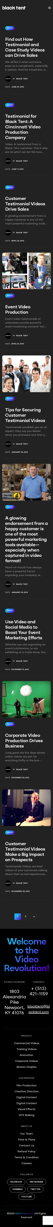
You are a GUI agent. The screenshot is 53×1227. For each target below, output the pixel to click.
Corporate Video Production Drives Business (24, 741)
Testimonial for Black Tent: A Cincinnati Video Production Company (22, 127)
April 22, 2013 (17, 241)
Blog (10, 28)
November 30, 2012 (20, 891)
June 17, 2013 (17, 169)
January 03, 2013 (19, 592)
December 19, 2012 (20, 669)
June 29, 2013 (17, 87)
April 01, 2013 (17, 344)
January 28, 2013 (19, 452)
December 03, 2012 (20, 778)
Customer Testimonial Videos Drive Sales (25, 204)
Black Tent (22, 79)
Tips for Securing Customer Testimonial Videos (25, 415)
